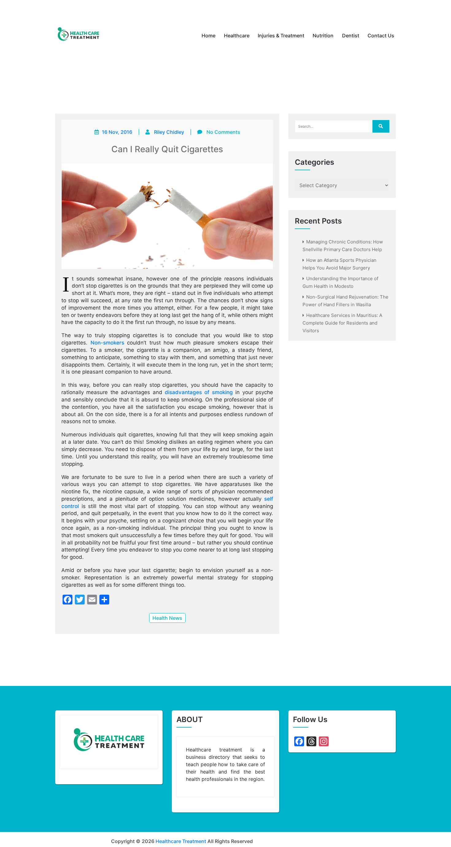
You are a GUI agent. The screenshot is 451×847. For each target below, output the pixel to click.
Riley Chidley (169, 132)
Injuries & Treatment (281, 35)
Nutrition (323, 35)
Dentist (350, 35)
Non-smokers (107, 343)
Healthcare (236, 35)
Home (208, 35)
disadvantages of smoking (199, 392)
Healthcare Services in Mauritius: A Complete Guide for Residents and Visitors (342, 322)
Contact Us (381, 35)
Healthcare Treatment (181, 841)
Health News (167, 618)
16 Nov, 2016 (117, 132)
